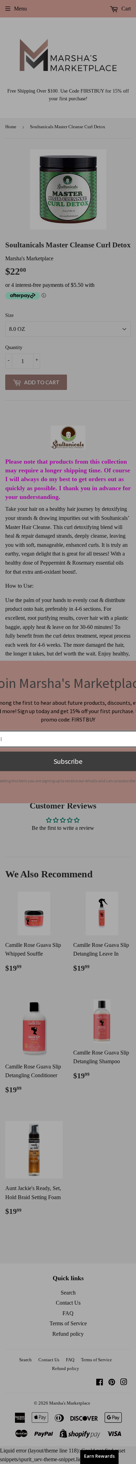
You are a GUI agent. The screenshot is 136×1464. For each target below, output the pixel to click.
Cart (125, 9)
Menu (20, 9)
